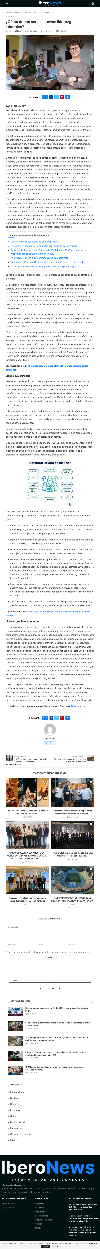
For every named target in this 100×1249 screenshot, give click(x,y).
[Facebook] (41, 988)
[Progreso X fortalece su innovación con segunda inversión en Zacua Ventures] (27, 880)
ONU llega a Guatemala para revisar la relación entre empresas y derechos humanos (55, 1068)
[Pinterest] (59, 988)
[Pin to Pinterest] (62, 97)
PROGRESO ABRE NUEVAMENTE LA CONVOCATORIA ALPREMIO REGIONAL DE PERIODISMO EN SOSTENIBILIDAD (27, 856)
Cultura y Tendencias (45, 1220)
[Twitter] (47, 988)
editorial (18, 31)
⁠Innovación (40, 1212)
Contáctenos (8, 1208)
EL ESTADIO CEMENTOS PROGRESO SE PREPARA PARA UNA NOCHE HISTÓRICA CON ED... (72, 901)
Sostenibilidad (17, 1122)
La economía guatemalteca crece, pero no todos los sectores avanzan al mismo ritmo (58, 1024)
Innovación (16, 1128)
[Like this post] (46, 97)
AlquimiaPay (47, 219)
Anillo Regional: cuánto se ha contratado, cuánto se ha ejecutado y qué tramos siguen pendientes (56, 1038)
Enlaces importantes (14, 1198)
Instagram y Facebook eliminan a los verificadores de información (44, 246)
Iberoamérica (17, 1092)
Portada (9, 12)
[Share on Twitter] (56, 97)
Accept (45, 1246)
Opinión (14, 1116)
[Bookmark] (45, 782)
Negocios (15, 1104)
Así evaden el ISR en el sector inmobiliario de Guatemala (39, 258)
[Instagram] (53, 988)
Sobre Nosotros (9, 1204)
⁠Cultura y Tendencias (21, 1134)
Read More (56, 1246)
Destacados (16, 1098)
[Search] (89, 4)
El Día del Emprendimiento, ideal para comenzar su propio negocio (44, 266)
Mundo (13, 1140)
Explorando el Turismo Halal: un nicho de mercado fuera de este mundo (47, 262)
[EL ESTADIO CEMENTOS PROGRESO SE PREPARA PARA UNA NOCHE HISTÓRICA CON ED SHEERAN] (72, 880)
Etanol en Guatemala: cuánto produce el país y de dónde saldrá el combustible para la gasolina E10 (55, 1053)
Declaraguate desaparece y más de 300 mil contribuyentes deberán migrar (56, 1009)
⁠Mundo (38, 1228)
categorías (41, 1198)
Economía (15, 1110)
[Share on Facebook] (51, 97)
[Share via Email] (67, 97)
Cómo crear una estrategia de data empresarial (34, 241)
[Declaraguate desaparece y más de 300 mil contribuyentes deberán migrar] (15, 1011)
